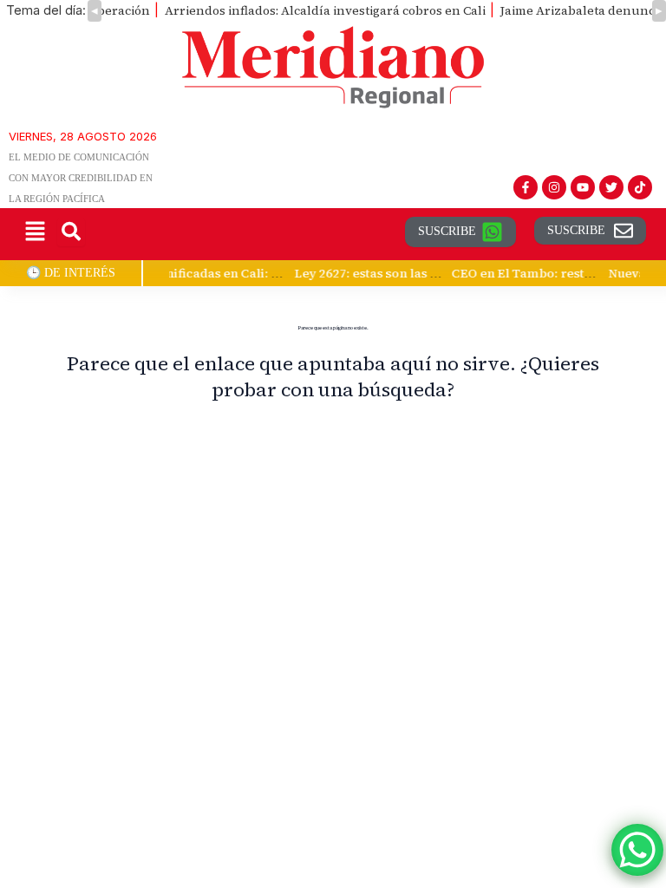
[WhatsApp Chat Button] (637, 850)
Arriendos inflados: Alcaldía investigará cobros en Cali (325, 10)
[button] (34, 232)
